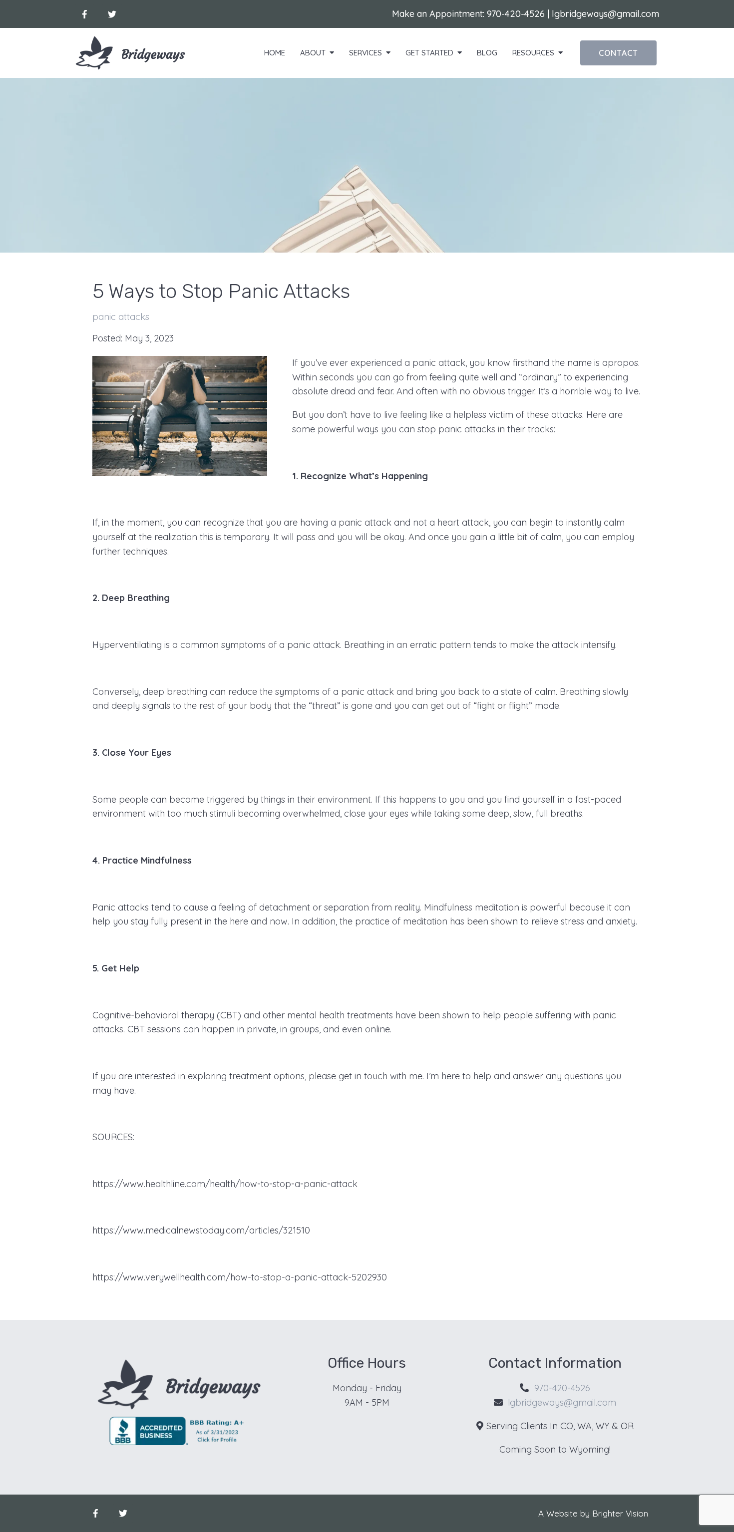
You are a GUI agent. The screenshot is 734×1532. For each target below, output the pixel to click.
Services (365, 52)
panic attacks (120, 316)
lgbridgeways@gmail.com (605, 13)
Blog (487, 52)
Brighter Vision (620, 1513)
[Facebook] (84, 14)
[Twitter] (112, 14)
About (313, 52)
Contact (618, 53)
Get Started (429, 52)
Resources (533, 52)
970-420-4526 (516, 13)
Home (274, 52)
